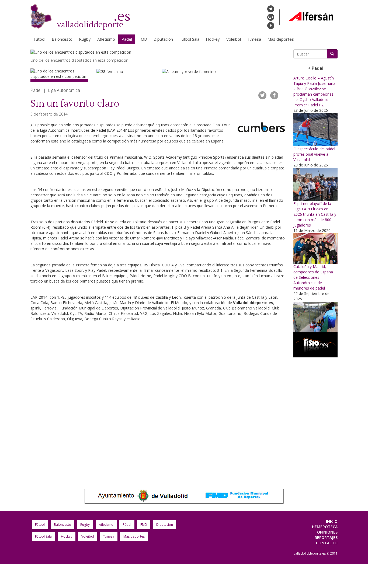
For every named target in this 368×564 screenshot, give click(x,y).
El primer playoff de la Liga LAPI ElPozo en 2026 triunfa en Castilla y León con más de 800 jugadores (314, 214)
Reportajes (326, 537)
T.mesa (254, 39)
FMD (142, 39)
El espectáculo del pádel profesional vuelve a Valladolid (314, 154)
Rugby (85, 39)
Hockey (213, 39)
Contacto (327, 542)
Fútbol (39, 39)
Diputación (163, 39)
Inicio (332, 521)
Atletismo (106, 39)
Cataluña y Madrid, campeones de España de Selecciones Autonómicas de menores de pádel (313, 277)
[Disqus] (157, 399)
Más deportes (281, 39)
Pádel (126, 39)
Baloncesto (62, 39)
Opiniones (327, 532)
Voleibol (233, 39)
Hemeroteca (325, 526)
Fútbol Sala (189, 39)
